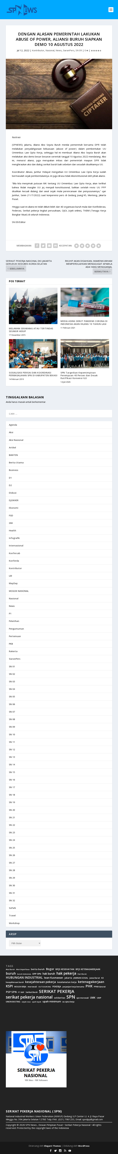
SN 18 (12, 794)
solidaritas (59, 997)
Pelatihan (14, 621)
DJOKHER (13, 500)
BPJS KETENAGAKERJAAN (88, 969)
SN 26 (12, 855)
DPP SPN (36, 973)
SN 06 (12, 704)
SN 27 (12, 862)
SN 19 (12, 802)
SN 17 (12, 787)
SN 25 (12, 847)
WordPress (83, 1145)
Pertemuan (15, 636)
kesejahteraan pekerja (40, 982)
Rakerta (13, 651)
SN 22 (12, 824)
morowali (32, 986)
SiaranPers (68, 50)
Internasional (16, 545)
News (59, 50)
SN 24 (12, 840)
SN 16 (12, 779)
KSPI (9, 986)
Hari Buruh (82, 974)
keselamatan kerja (67, 982)
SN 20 (12, 809)
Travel (12, 915)
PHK (89, 986)
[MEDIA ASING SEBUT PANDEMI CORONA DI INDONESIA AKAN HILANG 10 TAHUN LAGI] (85, 302)
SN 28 (12, 870)
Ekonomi (13, 507)
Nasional (49, 50)
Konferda (14, 560)
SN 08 (12, 719)
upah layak (36, 1002)
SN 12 (12, 749)
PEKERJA (56, 986)
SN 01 (12, 666)
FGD (11, 515)
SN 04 (12, 689)
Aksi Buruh (10, 969)
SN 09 (79, 50)
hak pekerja (66, 973)
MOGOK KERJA (20, 987)
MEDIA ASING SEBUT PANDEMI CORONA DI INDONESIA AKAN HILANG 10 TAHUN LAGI (84, 322)
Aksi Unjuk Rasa (23, 969)
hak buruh (49, 973)
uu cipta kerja (68, 1002)
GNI (11, 523)
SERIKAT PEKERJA (56, 991)
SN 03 (12, 681)
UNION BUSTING (13, 1002)
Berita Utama (16, 462)
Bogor (50, 969)
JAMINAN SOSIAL (80, 978)
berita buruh (38, 969)
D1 (10, 477)
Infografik (14, 538)
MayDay (13, 583)
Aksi (11, 432)
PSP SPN (11, 992)
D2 (10, 485)
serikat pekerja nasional (29, 997)
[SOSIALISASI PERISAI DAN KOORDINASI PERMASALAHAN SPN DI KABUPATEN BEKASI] (33, 353)
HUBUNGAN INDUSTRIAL (24, 978)
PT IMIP (21, 992)
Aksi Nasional (16, 440)
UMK (92, 997)
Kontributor (38, 50)
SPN (71, 997)
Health (12, 530)
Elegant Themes (52, 1145)
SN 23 (12, 832)
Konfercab (14, 553)
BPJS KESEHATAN (64, 969)
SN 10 (12, 734)
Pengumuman (16, 628)
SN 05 (12, 696)
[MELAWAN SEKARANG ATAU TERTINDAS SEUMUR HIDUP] (33, 306)
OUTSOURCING (44, 987)
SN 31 (12, 892)
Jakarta (68, 977)
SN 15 (12, 772)
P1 (10, 613)
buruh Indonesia (24, 974)
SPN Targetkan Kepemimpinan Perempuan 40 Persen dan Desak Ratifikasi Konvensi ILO (79, 375)
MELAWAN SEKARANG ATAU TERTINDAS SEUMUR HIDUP (31, 330)
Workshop (14, 923)
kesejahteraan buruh (15, 982)
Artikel (12, 447)
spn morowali (83, 998)
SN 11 (12, 741)
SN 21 (12, 817)
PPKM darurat (100, 987)
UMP (99, 998)
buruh (11, 973)
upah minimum (52, 1001)
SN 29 (12, 877)
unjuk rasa (26, 1002)
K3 (102, 978)
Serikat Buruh (32, 992)
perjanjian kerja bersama (73, 987)
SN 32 (12, 900)
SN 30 (12, 885)
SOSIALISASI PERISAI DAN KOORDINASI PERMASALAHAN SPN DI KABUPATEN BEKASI (33, 374)
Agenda (13, 424)
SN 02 (12, 674)
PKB (11, 643)
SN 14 (12, 764)
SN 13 (12, 757)
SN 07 (12, 711)
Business (13, 470)
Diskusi (12, 492)
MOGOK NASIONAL (19, 591)
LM (10, 575)
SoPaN (12, 908)
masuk (21, 401)
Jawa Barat (94, 978)
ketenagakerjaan (91, 982)
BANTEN (13, 455)
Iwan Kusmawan (53, 977)
